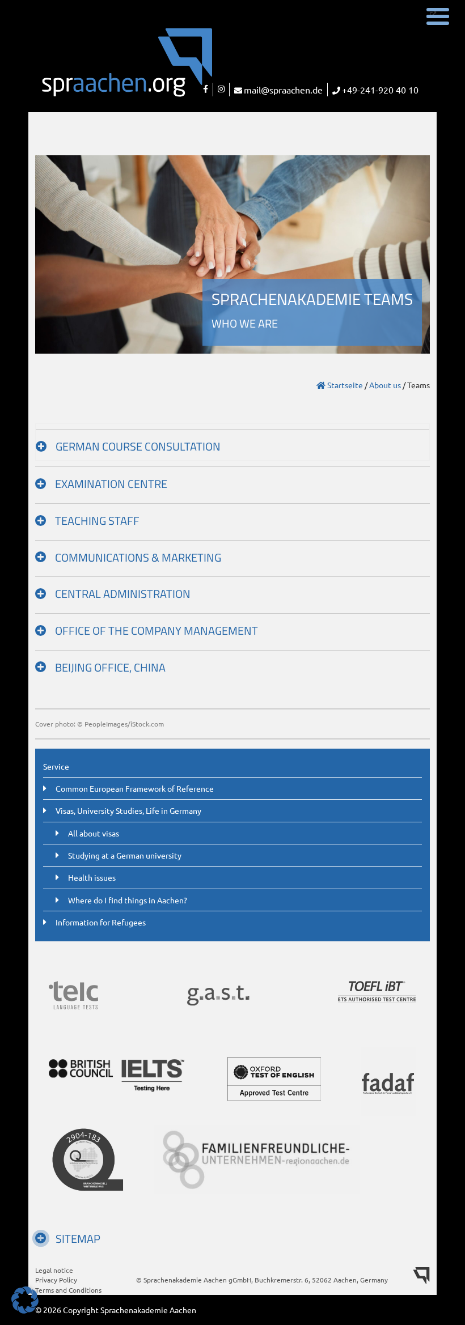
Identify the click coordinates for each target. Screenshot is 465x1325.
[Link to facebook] (205, 89)
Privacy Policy (56, 1279)
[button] (25, 1300)
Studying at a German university (124, 855)
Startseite (344, 385)
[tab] (232, 442)
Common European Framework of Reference (135, 788)
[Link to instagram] (221, 89)
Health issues (92, 877)
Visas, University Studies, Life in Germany (128, 810)
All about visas (93, 833)
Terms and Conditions (68, 1289)
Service (56, 766)
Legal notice (54, 1270)
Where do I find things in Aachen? (127, 900)
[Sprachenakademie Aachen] (101, 69)
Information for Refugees (101, 922)
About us (385, 385)
